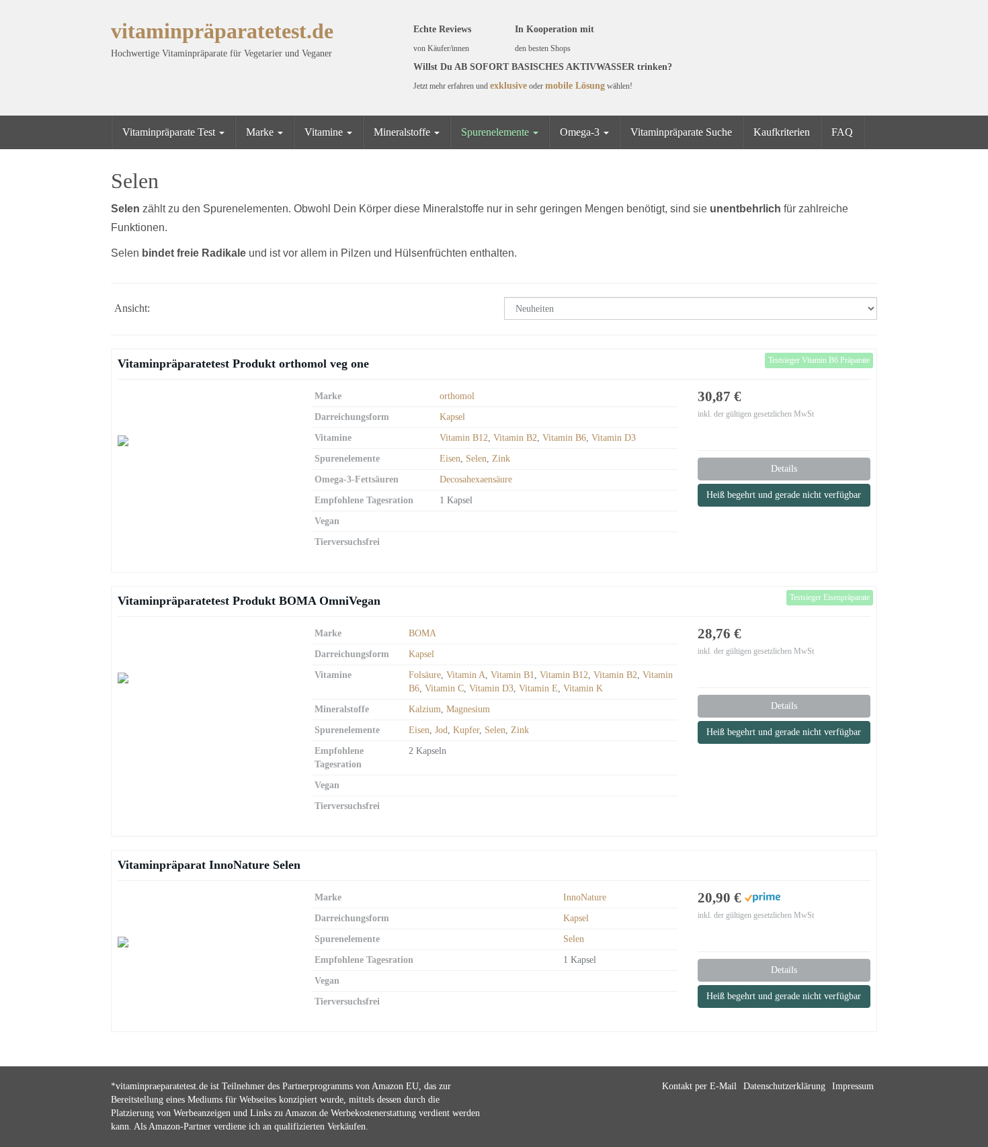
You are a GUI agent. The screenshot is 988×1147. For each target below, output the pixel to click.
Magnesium (468, 709)
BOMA (422, 633)
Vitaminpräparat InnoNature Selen (209, 865)
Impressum (853, 1086)
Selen (476, 459)
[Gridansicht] (169, 309)
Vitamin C (444, 688)
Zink (501, 459)
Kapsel (452, 417)
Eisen (450, 459)
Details (784, 469)
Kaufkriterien (781, 132)
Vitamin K (583, 688)
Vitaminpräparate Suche (681, 132)
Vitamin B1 (512, 675)
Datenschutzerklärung (784, 1086)
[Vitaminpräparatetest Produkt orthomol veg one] (204, 440)
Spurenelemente (496, 132)
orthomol (457, 396)
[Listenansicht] (200, 309)
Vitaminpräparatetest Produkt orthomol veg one (243, 363)
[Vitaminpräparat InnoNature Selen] (204, 942)
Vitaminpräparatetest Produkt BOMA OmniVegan (249, 600)
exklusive (508, 86)
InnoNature (584, 897)
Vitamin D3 (613, 438)
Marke (261, 132)
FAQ (842, 132)
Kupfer (466, 730)
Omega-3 (581, 132)
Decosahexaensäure (476, 479)
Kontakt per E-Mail (699, 1086)
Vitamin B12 (464, 438)
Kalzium (425, 709)
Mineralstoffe (403, 132)
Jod (441, 730)
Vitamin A (465, 675)
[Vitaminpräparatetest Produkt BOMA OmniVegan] (204, 678)
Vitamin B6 (564, 438)
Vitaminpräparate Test (170, 132)
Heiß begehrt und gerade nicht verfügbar (783, 495)
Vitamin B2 (515, 438)
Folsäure (425, 675)
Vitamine (324, 132)
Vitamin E (538, 688)
